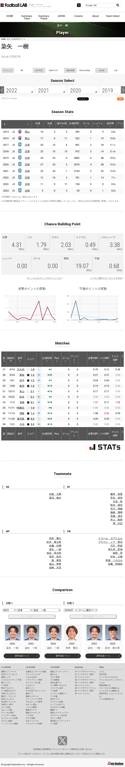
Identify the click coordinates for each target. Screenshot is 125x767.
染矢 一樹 (55, 549)
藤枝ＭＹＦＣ (31, 710)
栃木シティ (30, 688)
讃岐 (22, 413)
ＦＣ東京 (5, 685)
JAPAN (61, 16)
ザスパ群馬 (54, 677)
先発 (49, 123)
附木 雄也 (116, 505)
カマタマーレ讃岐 (57, 707)
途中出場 (62, 123)
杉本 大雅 (116, 556)
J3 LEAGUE (55, 667)
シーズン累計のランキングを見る (106, 278)
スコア (30, 359)
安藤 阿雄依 (115, 564)
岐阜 (22, 385)
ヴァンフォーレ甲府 (34, 699)
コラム (102, 672)
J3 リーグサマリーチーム (85, 688)
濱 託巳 (118, 523)
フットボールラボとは (108, 677)
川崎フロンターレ (8, 693)
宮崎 (22, 402)
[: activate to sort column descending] (4, 124)
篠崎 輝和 (116, 512)
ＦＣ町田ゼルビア (8, 691)
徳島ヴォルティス (33, 713)
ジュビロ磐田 (31, 707)
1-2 (32, 375)
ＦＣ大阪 (54, 696)
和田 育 (118, 553)
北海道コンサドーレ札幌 (36, 672)
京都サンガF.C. (7, 704)
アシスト (74, 358)
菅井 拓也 (55, 556)
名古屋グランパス (8, 702)
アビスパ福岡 (6, 721)
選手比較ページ (22, 656)
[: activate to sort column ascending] (10, 124)
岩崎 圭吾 (55, 567)
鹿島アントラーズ (8, 672)
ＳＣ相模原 (54, 680)
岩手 (22, 380)
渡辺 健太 (55, 497)
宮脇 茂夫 (116, 516)
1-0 (32, 369)
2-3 (32, 424)
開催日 (10, 358)
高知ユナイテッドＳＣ (59, 713)
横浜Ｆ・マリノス (8, 696)
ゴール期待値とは (106, 699)
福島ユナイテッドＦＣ (59, 672)
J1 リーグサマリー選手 (84, 674)
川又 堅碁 (116, 545)
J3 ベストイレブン (82, 693)
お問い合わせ (85, 749)
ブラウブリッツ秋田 (34, 680)
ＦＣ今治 (29, 715)
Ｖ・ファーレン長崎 (9, 724)
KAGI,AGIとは (105, 685)
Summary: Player (44, 17)
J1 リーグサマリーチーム (85, 672)
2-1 (32, 391)
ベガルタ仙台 (31, 677)
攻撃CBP (93, 358)
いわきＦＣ (30, 685)
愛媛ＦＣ (54, 710)
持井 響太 (55, 538)
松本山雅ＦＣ (55, 682)
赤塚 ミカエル (114, 560)
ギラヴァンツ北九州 (58, 715)
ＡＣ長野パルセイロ (58, 685)
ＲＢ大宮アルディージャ (36, 691)
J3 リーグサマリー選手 (84, 691)
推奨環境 (46, 749)
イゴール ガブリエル (110, 538)
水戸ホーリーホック (9, 674)
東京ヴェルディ (7, 688)
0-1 (32, 402)
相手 (20, 358)
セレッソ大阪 (6, 710)
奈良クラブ (54, 699)
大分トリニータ (32, 721)
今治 (22, 424)
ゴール (86, 123)
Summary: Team (27, 17)
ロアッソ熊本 (55, 718)
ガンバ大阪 (5, 707)
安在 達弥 (116, 497)
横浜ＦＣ (29, 693)
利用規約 (37, 749)
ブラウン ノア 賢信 (110, 542)
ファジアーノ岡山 (8, 715)
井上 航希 (116, 519)
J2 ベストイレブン (82, 685)
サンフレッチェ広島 (9, 718)
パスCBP (104, 358)
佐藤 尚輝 (55, 545)
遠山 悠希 (55, 564)
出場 (37, 123)
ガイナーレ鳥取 (56, 702)
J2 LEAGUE (30, 667)
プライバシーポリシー (61, 749)
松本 (22, 396)
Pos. (56, 358)
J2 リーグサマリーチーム (85, 680)
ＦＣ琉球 (54, 724)
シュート (98, 123)
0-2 (32, 418)
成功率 (110, 123)
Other (101, 667)
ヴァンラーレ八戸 (33, 674)
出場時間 (74, 123)
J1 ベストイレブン (82, 677)
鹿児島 (20, 418)
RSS (120, 99)
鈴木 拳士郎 (54, 542)
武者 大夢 (55, 494)
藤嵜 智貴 (116, 494)
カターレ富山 (31, 704)
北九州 (20, 369)
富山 (22, 391)
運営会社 (75, 749)
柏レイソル (5, 682)
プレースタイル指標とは (109, 688)
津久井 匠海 (115, 549)
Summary (79, 667)
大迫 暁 (118, 501)
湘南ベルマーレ (32, 696)
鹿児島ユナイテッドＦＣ (60, 721)
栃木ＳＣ (54, 674)
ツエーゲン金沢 (56, 688)
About (95, 16)
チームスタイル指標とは (109, 691)
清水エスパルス (7, 699)
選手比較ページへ (93, 616)
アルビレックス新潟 (34, 702)
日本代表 (103, 674)
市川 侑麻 (116, 508)
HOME (9, 16)
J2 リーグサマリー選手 (84, 682)
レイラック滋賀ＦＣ (58, 693)
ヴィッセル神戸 (7, 713)
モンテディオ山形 (33, 682)
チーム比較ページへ (32, 616)
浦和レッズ (5, 677)
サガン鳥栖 (30, 718)
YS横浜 (20, 407)
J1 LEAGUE (6, 667)
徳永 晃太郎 (54, 553)
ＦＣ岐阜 (54, 691)
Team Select (113, 16)
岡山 (27, 131)
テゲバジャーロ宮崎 (34, 724)
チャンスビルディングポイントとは (44, 278)
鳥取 (22, 375)
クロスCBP (115, 358)
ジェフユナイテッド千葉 (11, 680)
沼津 (27, 144)
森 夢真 (56, 560)
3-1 (32, 396)
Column (78, 16)
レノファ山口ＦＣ (57, 704)
